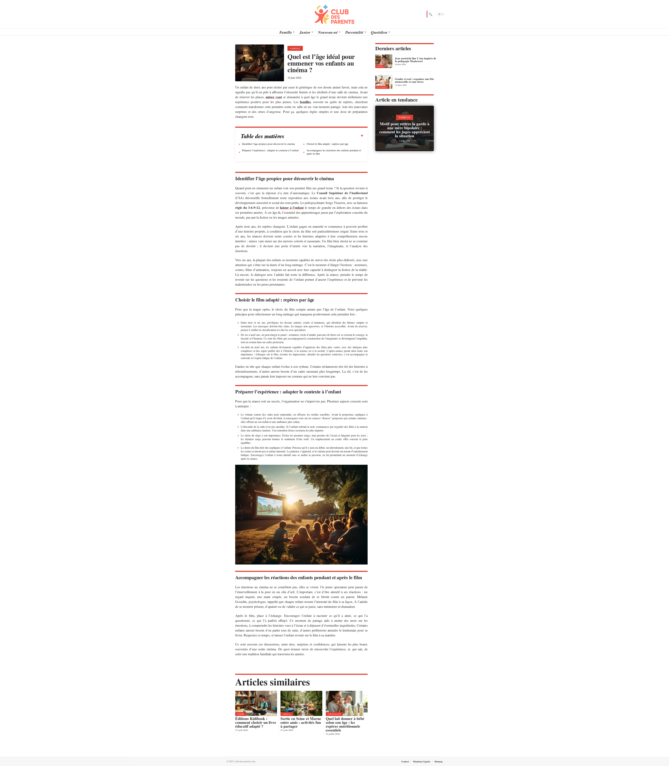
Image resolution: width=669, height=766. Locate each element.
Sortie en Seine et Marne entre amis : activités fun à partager (300, 722)
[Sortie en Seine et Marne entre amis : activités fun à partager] (301, 703)
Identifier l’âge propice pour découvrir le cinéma (268, 143)
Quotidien (382, 87)
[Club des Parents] (334, 14)
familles (305, 101)
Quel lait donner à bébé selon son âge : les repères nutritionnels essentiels (345, 724)
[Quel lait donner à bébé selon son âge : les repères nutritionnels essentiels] (347, 703)
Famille (295, 48)
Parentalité (334, 714)
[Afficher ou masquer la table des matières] (323, 136)
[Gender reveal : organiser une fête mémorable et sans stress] (383, 82)
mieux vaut (274, 97)
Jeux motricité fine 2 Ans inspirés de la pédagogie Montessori (415, 59)
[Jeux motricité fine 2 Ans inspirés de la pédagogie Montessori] (383, 61)
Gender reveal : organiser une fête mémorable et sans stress (414, 80)
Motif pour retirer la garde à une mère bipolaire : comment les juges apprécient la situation (404, 130)
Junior (240, 714)
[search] (430, 14)
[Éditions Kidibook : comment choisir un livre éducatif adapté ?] (256, 703)
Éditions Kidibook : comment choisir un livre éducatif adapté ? (255, 722)
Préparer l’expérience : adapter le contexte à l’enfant (270, 150)
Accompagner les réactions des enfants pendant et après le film (334, 151)
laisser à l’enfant (292, 207)
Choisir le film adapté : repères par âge (327, 143)
